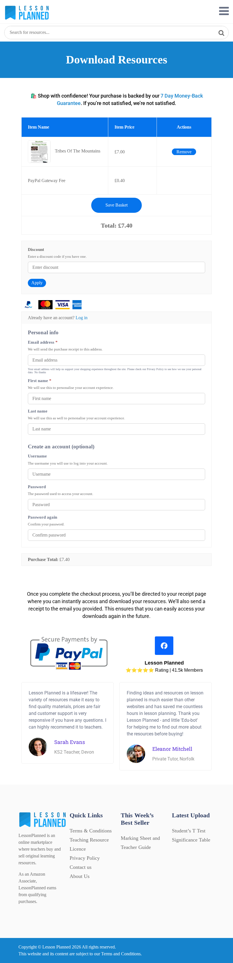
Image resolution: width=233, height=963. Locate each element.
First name (39, 380)
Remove (184, 151)
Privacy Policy (85, 858)
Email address (43, 342)
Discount (36, 249)
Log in (82, 317)
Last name (37, 411)
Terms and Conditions (121, 953)
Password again (42, 517)
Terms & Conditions (91, 831)
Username (37, 456)
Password (37, 486)
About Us (80, 876)
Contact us (80, 867)
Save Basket (116, 205)
